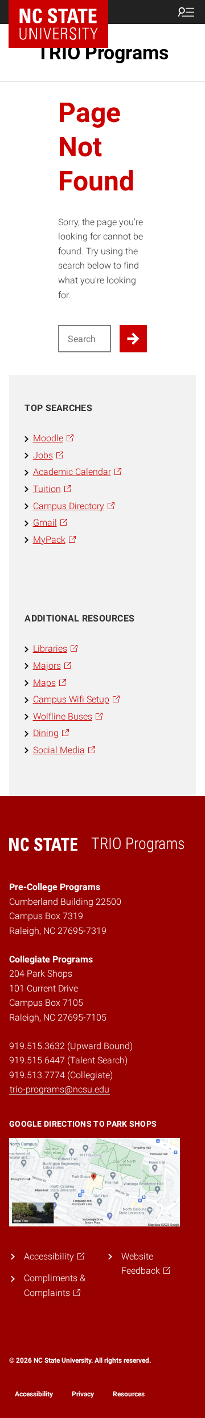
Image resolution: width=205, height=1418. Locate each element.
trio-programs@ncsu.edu (59, 1089)
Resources (129, 1394)
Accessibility (34, 1394)
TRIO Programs (103, 52)
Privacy (83, 1394)
